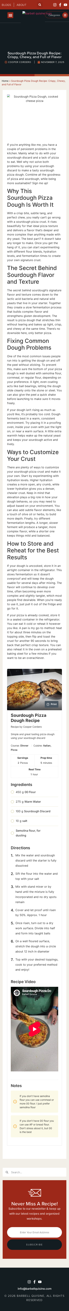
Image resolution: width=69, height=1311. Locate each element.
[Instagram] (55, 5)
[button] (40, 5)
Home (5, 80)
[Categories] (65, 15)
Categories (54, 15)
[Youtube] (65, 5)
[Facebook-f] (60, 5)
